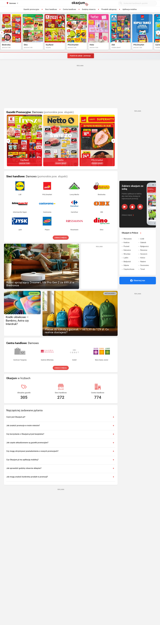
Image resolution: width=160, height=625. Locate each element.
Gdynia (126, 265)
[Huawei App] (140, 207)
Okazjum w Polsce (130, 233)
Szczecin (143, 254)
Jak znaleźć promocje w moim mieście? (23, 425)
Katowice (127, 250)
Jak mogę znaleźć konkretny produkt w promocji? (27, 477)
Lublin (126, 258)
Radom (143, 262)
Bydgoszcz (144, 246)
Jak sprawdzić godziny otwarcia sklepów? (23, 468)
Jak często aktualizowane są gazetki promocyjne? (27, 442)
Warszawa (128, 239)
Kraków (126, 242)
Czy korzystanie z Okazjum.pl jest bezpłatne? (25, 434)
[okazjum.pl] (80, 3)
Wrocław (127, 254)
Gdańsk (143, 242)
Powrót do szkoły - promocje (80, 56)
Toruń (142, 269)
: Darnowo (40, 112)
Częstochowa (129, 269)
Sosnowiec (144, 265)
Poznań (126, 246)
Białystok (127, 262)
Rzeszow (143, 250)
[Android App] (125, 207)
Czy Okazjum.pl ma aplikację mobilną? (22, 460)
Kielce (142, 258)
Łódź (142, 239)
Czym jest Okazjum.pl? (15, 417)
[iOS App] (132, 207)
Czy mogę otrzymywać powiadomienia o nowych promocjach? (32, 451)
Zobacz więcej (61, 238)
